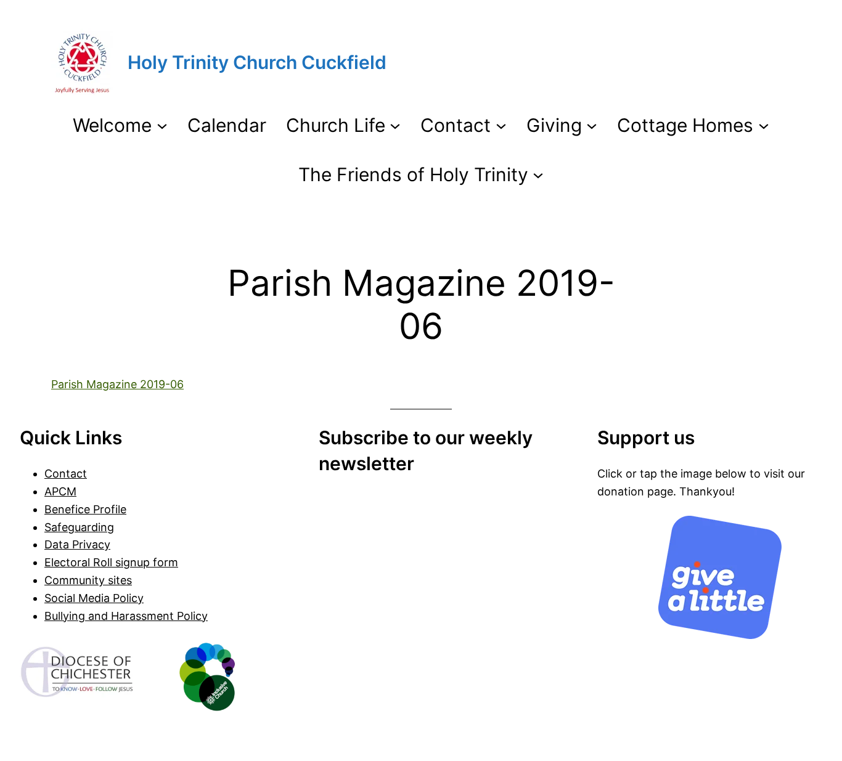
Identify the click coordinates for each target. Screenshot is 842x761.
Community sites (88, 580)
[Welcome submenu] (162, 125)
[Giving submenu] (591, 125)
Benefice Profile (85, 509)
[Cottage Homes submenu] (763, 125)
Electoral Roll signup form (111, 562)
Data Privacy (77, 544)
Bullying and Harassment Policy (126, 615)
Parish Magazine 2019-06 (117, 384)
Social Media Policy (94, 598)
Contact (65, 473)
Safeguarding (79, 527)
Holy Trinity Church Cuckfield (257, 62)
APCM (60, 491)
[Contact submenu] (501, 125)
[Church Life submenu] (395, 125)
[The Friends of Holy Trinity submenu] (538, 174)
